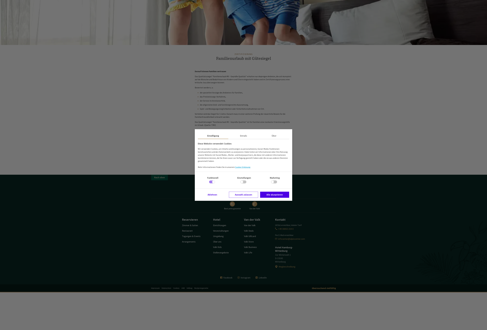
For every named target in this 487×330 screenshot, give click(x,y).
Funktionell (212, 177)
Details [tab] (243, 135)
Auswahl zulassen (243, 194)
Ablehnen (212, 194)
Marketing (275, 177)
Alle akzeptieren (274, 194)
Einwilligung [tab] (213, 135)
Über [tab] (274, 135)
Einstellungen (244, 177)
